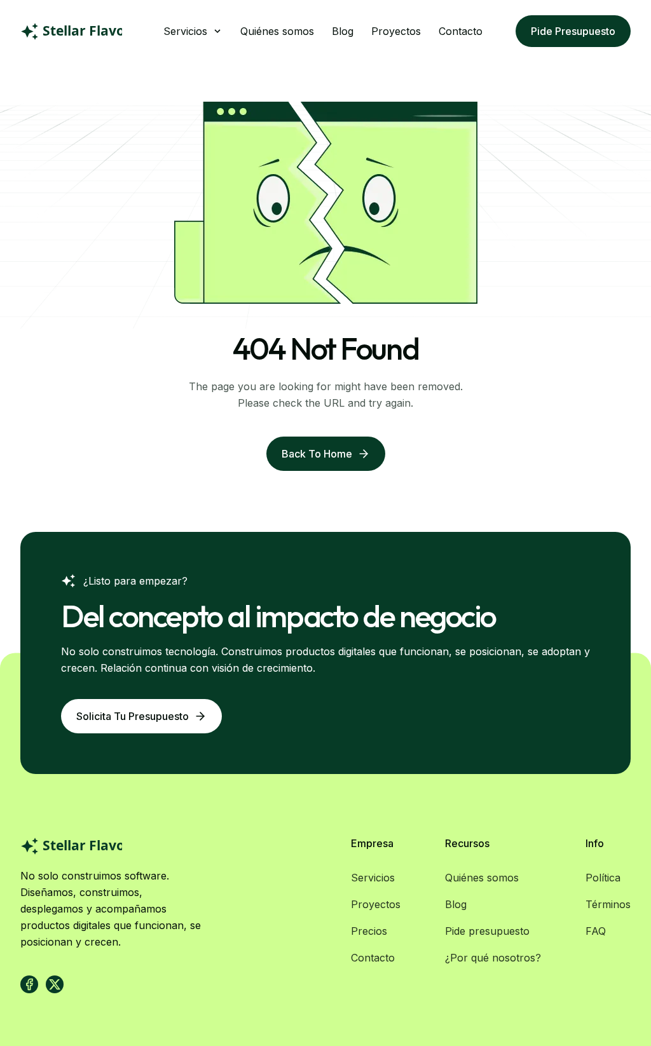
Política (603, 877)
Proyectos (396, 31)
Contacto (461, 31)
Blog (342, 31)
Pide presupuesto (573, 31)
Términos (608, 904)
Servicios (373, 877)
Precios (369, 931)
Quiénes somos (277, 31)
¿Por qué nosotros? (493, 957)
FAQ (596, 931)
